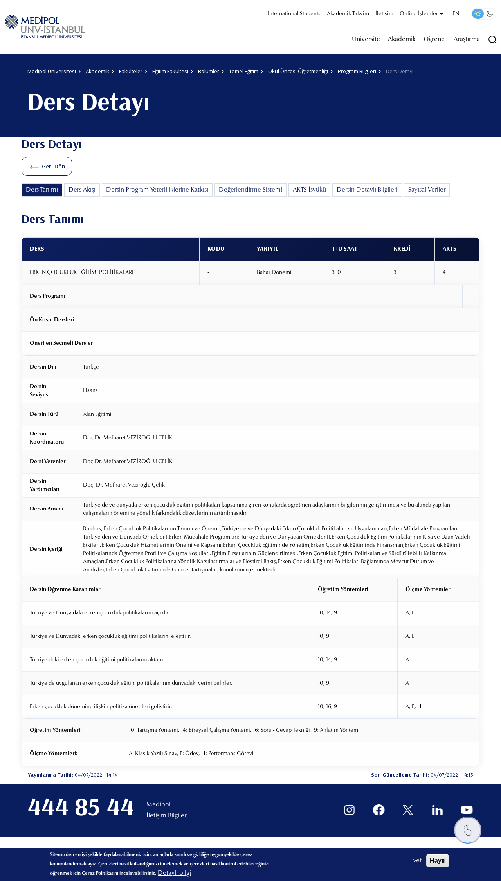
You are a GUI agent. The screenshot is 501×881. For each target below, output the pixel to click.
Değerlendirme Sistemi (250, 190)
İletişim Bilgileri (167, 816)
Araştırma (467, 39)
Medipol (158, 805)
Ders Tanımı (42, 190)
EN (455, 14)
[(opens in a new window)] (349, 810)
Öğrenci (435, 39)
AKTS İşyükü (309, 190)
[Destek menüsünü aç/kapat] (467, 830)
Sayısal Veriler (426, 190)
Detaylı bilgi (174, 873)
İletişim (384, 14)
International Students (294, 14)
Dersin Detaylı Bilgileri (367, 190)
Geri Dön (53, 166)
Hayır (437, 860)
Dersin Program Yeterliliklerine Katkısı (157, 190)
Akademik (402, 39)
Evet (416, 861)
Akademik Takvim (348, 14)
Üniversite (366, 39)
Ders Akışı (82, 190)
